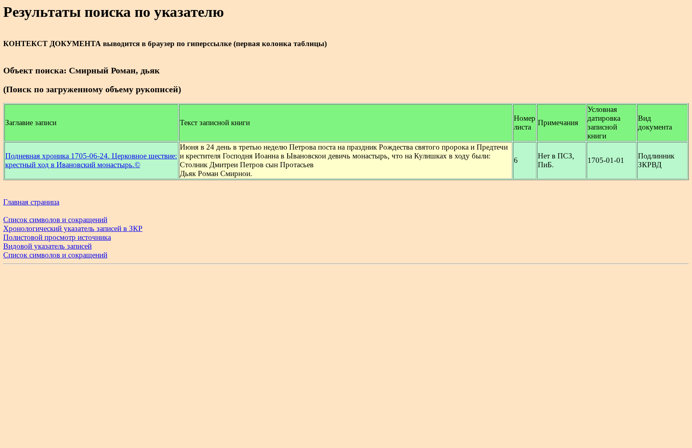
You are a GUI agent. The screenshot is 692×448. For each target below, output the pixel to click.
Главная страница (31, 202)
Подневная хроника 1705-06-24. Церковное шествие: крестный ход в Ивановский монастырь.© (91, 160)
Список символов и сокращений (55, 219)
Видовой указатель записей (47, 246)
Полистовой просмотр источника (57, 237)
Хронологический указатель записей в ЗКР (73, 228)
